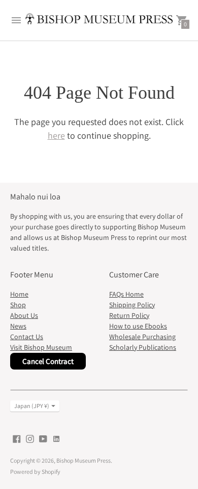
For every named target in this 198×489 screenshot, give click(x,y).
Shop (18, 304)
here (56, 135)
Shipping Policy (132, 304)
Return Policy (129, 315)
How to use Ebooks (138, 326)
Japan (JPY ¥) (31, 406)
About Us (24, 315)
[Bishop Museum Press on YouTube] (43, 438)
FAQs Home (126, 294)
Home (19, 294)
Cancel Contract (48, 361)
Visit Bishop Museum (41, 347)
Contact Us (26, 336)
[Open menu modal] (16, 20)
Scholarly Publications (142, 347)
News (18, 326)
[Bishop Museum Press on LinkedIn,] (56, 438)
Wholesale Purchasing (142, 336)
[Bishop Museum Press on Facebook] (17, 438)
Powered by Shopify (35, 471)
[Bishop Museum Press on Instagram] (30, 438)
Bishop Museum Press (83, 460)
